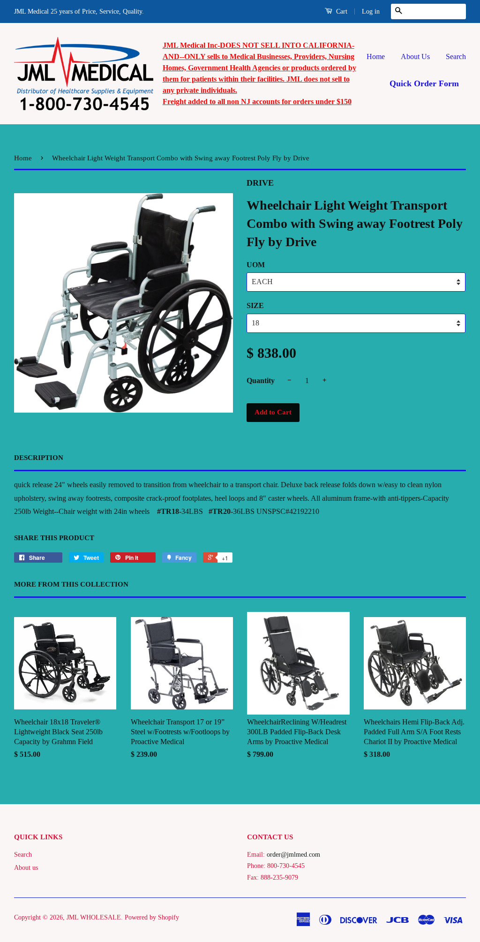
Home (376, 56)
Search (456, 56)
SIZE (255, 305)
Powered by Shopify (152, 917)
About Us (415, 56)
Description (38, 457)
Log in (371, 11)
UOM (256, 265)
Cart (340, 11)
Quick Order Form (424, 83)
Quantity (261, 380)
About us (26, 867)
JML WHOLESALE (94, 917)
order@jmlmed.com (293, 854)
